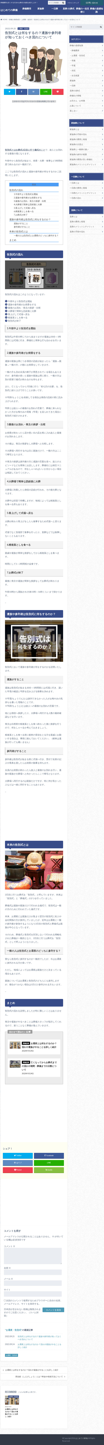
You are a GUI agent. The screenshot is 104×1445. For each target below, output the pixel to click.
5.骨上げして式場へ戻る (25, 208)
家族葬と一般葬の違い (79, 149)
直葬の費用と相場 (77, 221)
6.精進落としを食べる (24, 211)
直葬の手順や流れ (77, 231)
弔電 (73, 65)
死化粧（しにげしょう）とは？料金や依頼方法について (39, 1377)
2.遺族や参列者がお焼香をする (28, 197)
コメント (9, 1246)
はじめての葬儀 (9, 10)
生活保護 (75, 75)
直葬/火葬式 (68, 8)
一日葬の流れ (75, 198)
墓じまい (73, 111)
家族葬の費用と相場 (78, 139)
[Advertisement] (34, 125)
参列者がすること (22, 227)
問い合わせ (93, 2)
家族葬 (41, 8)
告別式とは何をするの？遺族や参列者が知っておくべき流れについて (39, 1338)
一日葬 (54, 8)
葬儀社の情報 (75, 95)
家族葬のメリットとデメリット (83, 164)
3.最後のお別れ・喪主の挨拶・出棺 (30, 201)
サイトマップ (74, 3)
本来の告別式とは (18, 231)
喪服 (73, 60)
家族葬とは (74, 129)
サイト (7, 1289)
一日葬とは (74, 183)
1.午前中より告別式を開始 (26, 194)
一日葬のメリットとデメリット (83, 193)
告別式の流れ (16, 190)
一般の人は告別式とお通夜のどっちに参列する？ (36, 235)
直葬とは (73, 216)
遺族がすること (21, 223)
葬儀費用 (26, 8)
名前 (7, 1268)
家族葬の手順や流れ (78, 134)
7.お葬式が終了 (21, 214)
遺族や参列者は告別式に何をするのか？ (30, 219)
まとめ (12, 240)
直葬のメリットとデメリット (82, 226)
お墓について (75, 105)
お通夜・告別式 (13, 1330)
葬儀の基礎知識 (96, 10)
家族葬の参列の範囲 (78, 154)
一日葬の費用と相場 (78, 188)
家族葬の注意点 (76, 144)
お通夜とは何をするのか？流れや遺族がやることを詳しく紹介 (39, 1345)
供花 (73, 70)
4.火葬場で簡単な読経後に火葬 (28, 204)
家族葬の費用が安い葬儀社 (81, 159)
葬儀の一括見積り (82, 10)
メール (8, 1278)
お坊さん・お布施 (77, 100)
